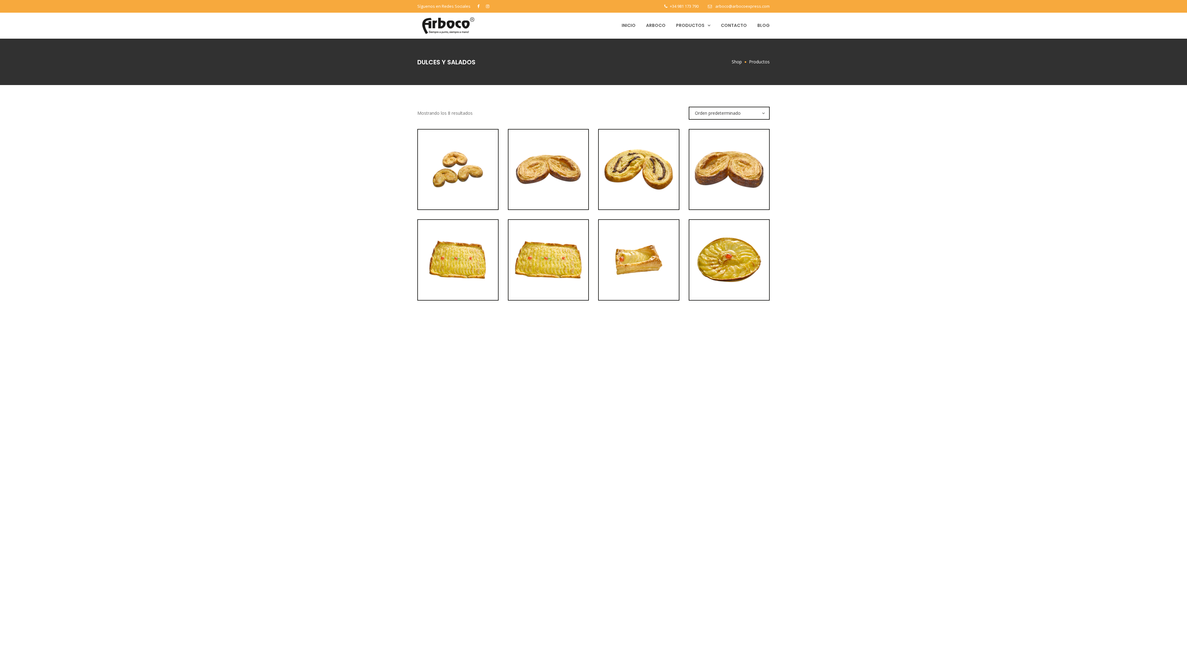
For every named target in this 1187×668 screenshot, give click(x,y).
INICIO (629, 25)
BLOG (763, 25)
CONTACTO (734, 25)
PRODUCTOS (690, 25)
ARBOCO (656, 25)
